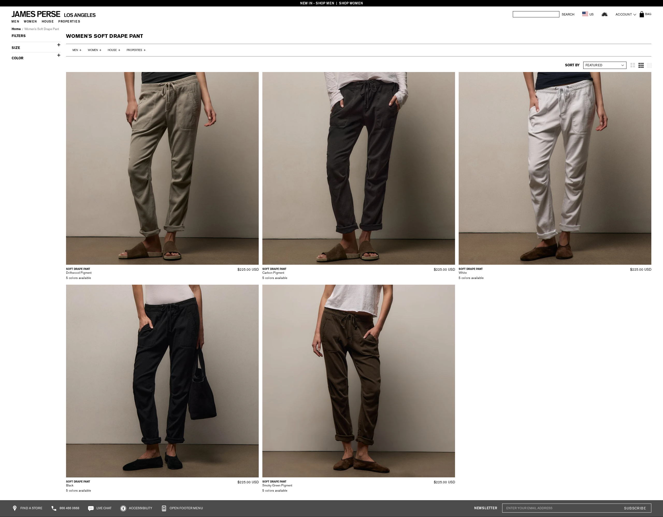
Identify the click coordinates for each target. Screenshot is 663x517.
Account (624, 14)
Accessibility (140, 508)
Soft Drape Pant (78, 269)
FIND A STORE (31, 508)
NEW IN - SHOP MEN (317, 3)
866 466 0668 (69, 508)
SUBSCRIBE (635, 508)
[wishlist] (604, 14)
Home (16, 29)
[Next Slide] (253, 168)
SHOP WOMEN (351, 3)
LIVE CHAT (104, 508)
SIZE (16, 48)
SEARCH (568, 14)
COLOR (17, 58)
